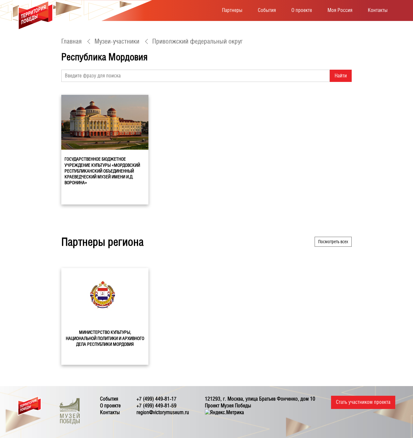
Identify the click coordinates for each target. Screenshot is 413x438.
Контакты (378, 10)
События (267, 10)
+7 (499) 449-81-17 (156, 399)
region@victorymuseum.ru (162, 412)
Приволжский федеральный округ (197, 41)
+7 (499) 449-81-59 (156, 406)
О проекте (301, 10)
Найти (341, 76)
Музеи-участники (117, 41)
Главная (71, 41)
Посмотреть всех (333, 241)
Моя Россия (339, 10)
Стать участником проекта (363, 402)
